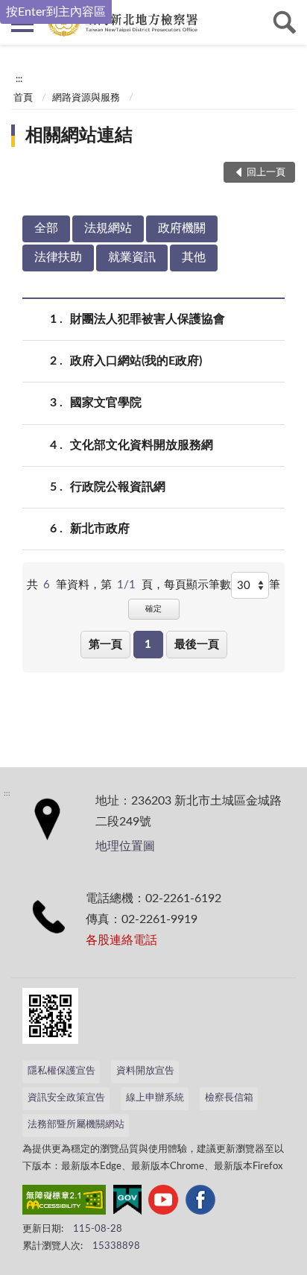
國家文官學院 (106, 403)
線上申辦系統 (155, 1098)
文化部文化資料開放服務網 (141, 445)
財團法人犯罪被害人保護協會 (147, 319)
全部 (46, 228)
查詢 (284, 22)
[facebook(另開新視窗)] (200, 1203)
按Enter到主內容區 (56, 12)
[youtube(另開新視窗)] (163, 1203)
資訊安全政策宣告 (66, 1098)
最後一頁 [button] (196, 644)
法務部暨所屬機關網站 (76, 1125)
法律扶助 (58, 257)
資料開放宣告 (145, 1071)
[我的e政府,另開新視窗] (127, 1203)
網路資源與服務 (86, 98)
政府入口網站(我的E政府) (136, 361)
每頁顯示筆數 (197, 585)
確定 (153, 609)
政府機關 (182, 228)
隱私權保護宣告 (61, 1071)
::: (19, 79)
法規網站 (108, 228)
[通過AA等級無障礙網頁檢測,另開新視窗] (64, 1203)
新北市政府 (100, 529)
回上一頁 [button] (266, 172)
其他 (194, 257)
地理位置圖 (125, 846)
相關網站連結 (79, 136)
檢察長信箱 (229, 1098)
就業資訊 (132, 257)
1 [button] (148, 644)
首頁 (23, 98)
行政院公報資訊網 (117, 487)
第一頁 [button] (105, 644)
